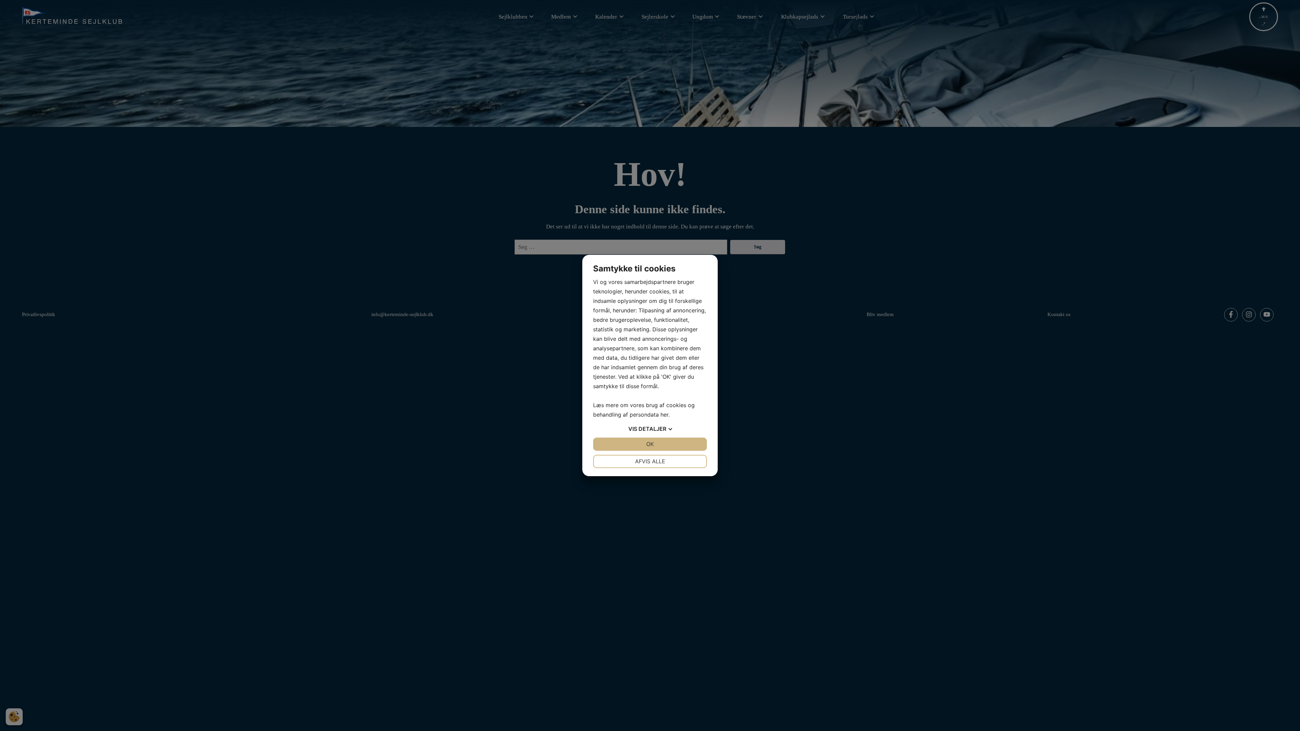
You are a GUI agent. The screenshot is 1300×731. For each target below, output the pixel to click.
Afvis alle (650, 461)
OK (650, 444)
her (664, 414)
